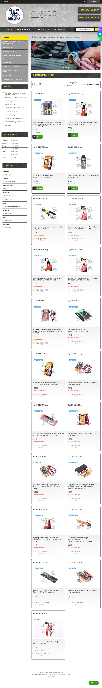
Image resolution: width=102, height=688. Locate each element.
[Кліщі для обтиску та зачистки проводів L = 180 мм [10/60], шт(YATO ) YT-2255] (48, 264)
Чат (95, 683)
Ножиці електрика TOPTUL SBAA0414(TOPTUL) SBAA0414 (78, 330)
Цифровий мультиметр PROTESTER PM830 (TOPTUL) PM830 (83, 383)
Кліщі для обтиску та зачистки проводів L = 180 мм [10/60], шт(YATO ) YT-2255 (47, 279)
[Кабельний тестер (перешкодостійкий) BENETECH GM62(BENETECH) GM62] (48, 369)
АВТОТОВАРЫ (7, 76)
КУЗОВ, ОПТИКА (7, 59)
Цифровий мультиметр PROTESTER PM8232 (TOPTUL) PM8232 (83, 591)
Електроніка (60, 37)
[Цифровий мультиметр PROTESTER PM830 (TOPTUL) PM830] (83, 369)
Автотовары (51, 37)
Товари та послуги (22, 29)
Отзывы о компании (56, 29)
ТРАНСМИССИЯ (7, 47)
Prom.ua (60, 672)
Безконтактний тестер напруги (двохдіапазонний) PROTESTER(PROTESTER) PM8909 (80, 539)
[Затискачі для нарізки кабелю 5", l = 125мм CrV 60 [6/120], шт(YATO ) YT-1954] (83, 213)
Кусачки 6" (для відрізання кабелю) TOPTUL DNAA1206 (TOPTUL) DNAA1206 (47, 591)
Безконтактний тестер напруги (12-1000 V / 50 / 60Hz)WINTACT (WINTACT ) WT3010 (48, 434)
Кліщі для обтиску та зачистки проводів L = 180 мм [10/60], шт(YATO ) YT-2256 (82, 123)
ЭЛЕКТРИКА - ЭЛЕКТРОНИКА (12, 55)
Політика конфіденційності (62, 674)
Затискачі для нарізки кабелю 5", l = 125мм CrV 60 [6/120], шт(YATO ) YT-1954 (82, 228)
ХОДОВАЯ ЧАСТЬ (8, 51)
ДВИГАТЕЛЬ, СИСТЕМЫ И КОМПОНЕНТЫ (11, 43)
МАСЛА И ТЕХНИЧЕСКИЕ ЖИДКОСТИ (10, 71)
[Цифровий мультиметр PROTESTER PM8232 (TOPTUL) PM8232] (83, 577)
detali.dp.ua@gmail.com (12, 206)
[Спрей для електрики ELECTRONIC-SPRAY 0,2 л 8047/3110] (83, 162)
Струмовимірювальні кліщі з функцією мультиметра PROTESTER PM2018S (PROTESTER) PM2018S (81, 486)
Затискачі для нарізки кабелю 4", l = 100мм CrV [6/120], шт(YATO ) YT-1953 (82, 279)
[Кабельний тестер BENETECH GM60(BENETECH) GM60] (48, 162)
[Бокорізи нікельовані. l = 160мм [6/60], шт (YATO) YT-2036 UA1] (48, 628)
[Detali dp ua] (14, 14)
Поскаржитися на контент (46, 674)
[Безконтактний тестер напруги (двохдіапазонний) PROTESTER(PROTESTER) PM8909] (83, 524)
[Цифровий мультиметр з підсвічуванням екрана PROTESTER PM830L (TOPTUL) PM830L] (48, 471)
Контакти (40, 29)
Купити (39, 137)
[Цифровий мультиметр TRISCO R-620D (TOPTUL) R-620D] (83, 420)
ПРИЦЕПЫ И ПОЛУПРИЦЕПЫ (12, 79)
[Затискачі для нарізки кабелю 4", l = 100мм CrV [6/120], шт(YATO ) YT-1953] (83, 264)
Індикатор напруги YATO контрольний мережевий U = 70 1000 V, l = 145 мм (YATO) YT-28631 (47, 539)
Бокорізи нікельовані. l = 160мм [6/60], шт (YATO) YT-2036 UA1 (46, 642)
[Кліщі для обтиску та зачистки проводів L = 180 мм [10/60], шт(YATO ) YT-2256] (83, 108)
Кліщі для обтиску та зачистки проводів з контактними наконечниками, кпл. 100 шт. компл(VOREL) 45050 (46, 124)
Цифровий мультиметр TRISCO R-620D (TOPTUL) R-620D (81, 434)
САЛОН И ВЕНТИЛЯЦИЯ (10, 66)
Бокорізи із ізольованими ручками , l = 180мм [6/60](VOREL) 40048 (47, 228)
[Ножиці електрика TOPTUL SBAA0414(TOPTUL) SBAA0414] (83, 316)
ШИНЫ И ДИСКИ (7, 62)
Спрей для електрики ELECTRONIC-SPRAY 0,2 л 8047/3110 (83, 176)
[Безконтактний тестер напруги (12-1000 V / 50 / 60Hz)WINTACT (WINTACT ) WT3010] (48, 420)
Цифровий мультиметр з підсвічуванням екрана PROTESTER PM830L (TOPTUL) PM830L (46, 486)
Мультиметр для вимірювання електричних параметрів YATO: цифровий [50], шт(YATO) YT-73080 (47, 331)
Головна (5, 29)
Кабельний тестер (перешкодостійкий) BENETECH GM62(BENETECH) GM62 (45, 383)
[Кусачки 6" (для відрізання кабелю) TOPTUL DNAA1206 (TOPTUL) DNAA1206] (48, 577)
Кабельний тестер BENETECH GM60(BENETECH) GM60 (42, 176)
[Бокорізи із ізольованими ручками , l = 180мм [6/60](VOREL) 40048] (48, 213)
